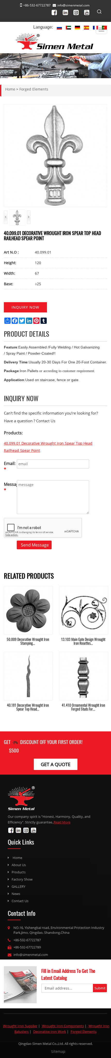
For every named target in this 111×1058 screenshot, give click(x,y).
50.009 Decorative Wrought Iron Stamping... (28, 641)
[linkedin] (67, 11)
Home (17, 857)
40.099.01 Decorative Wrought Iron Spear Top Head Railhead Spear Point (48, 447)
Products (19, 872)
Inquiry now (25, 307)
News (16, 893)
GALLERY (18, 886)
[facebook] (57, 11)
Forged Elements (84, 1031)
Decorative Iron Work (49, 1031)
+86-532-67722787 (27, 940)
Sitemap (58, 1051)
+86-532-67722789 (27, 947)
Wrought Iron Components (63, 1026)
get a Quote (55, 764)
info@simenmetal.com (73, 5)
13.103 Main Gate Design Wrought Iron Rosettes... (83, 641)
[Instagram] (77, 11)
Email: (9, 466)
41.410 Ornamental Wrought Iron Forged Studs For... (83, 707)
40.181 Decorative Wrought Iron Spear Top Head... (28, 707)
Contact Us (20, 901)
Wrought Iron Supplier (20, 1026)
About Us (19, 865)
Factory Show (22, 879)
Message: (9, 487)
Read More (62, 822)
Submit (100, 988)
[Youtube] (88, 11)
